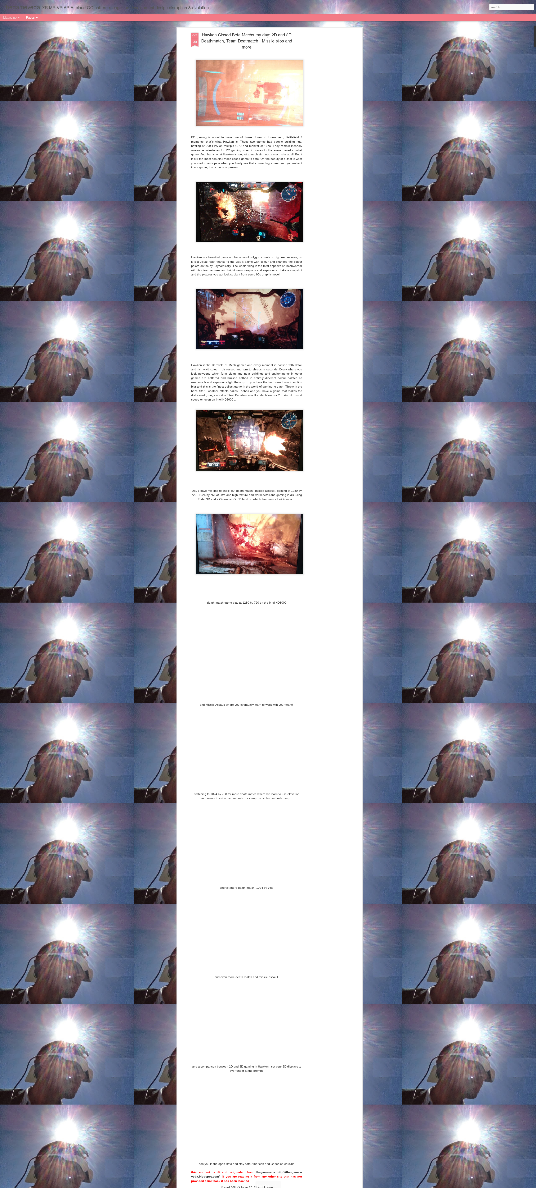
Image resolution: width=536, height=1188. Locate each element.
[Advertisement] (325, 98)
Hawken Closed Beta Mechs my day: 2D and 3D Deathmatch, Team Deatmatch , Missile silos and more (246, 41)
